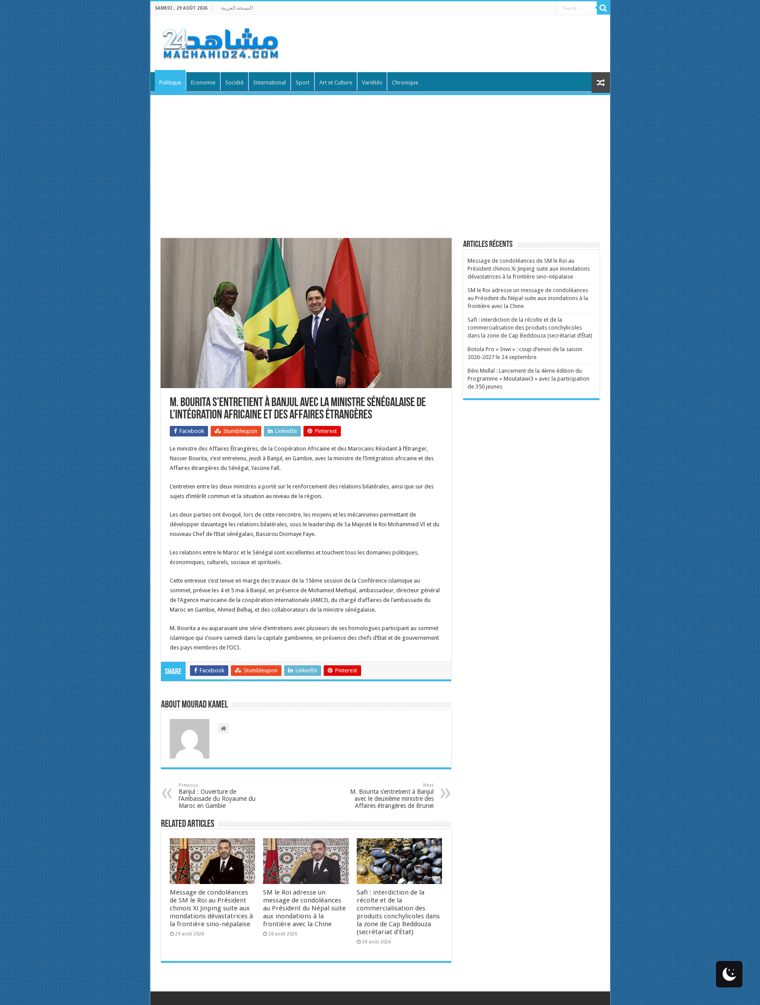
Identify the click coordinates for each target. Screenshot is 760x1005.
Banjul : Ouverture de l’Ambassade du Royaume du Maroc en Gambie (217, 795)
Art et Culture (335, 82)
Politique (170, 82)
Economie (203, 82)
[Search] (603, 8)
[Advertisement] (380, 161)
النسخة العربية (237, 8)
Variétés (372, 82)
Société (234, 82)
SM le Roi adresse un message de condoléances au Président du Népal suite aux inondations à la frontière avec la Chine (304, 908)
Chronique (405, 82)
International (269, 82)
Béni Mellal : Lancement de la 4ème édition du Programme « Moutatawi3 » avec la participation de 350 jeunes (528, 378)
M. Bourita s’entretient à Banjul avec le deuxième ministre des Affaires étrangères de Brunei (392, 795)
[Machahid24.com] (220, 41)
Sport (303, 82)
